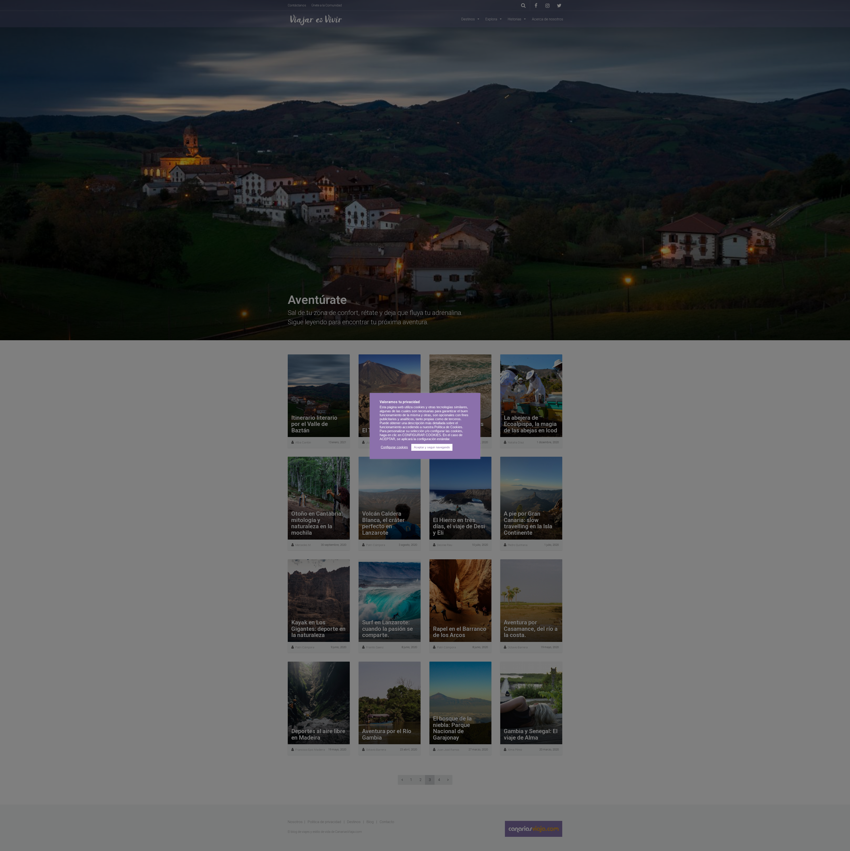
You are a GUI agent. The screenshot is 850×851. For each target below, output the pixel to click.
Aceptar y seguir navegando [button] (432, 447)
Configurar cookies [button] (394, 447)
